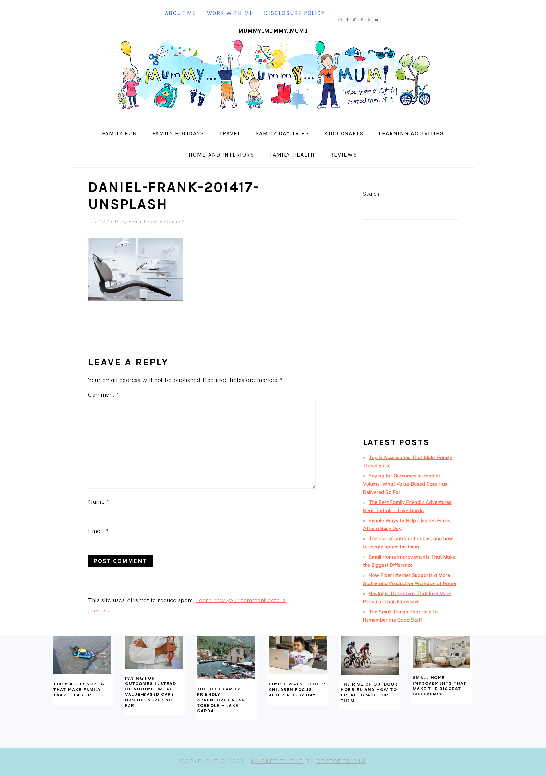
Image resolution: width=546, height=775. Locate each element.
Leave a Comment (165, 222)
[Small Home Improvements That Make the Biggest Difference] (441, 652)
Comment (103, 394)
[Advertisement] (410, 331)
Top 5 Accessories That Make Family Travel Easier (79, 689)
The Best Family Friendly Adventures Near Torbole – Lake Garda (221, 699)
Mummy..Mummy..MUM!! (273, 30)
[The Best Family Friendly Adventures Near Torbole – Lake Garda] (226, 657)
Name (98, 501)
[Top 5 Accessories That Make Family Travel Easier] (82, 655)
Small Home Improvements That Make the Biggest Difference (440, 686)
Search (371, 194)
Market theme (277, 761)
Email (98, 531)
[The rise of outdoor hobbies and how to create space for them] (369, 655)
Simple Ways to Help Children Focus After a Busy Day (297, 689)
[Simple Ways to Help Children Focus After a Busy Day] (298, 655)
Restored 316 (341, 761)
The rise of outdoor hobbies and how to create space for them (369, 692)
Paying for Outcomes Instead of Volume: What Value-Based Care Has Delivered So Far (405, 484)
